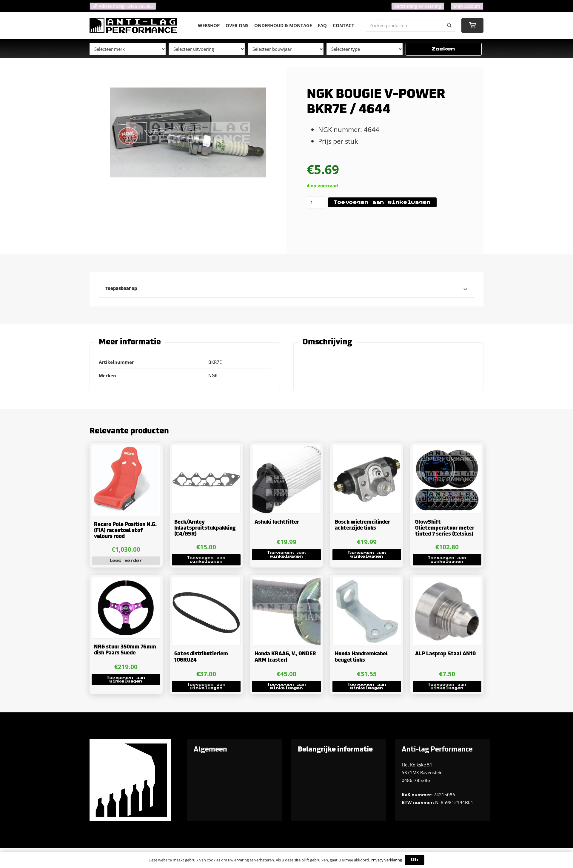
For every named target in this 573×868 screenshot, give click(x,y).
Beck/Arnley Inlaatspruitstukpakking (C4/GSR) (205, 528)
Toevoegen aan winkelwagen (382, 202)
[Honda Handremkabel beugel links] (367, 611)
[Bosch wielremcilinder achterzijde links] (367, 479)
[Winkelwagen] (472, 25)
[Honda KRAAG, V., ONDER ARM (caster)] (286, 611)
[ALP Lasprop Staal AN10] (447, 611)
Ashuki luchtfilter (277, 522)
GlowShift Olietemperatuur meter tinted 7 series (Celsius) (444, 528)
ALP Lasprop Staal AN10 (445, 654)
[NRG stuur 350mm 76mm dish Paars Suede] (126, 608)
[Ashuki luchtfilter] (286, 479)
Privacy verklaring (386, 860)
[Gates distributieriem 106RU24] (206, 611)
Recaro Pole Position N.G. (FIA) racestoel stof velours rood (125, 530)
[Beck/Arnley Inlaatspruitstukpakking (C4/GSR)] (206, 479)
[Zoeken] (449, 25)
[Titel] (133, 25)
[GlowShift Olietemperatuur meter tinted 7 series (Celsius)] (447, 479)
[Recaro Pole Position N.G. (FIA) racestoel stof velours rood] (126, 480)
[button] (206, 559)
